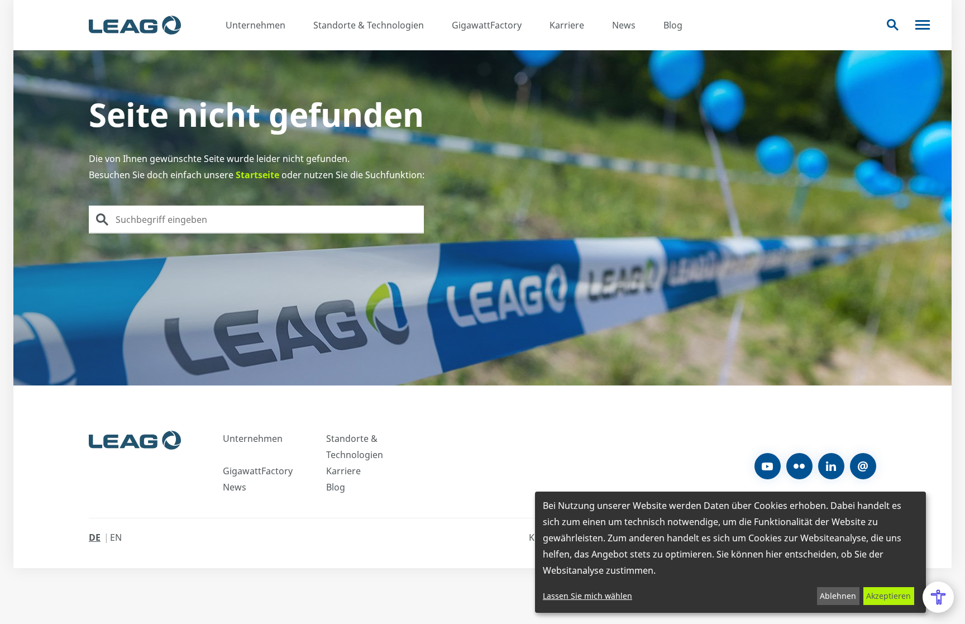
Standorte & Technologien (368, 25)
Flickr (799, 466)
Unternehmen (255, 25)
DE (95, 537)
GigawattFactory (487, 25)
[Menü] (922, 24)
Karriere (567, 25)
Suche (893, 24)
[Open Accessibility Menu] (938, 597)
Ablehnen (838, 595)
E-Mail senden (863, 466)
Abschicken (102, 220)
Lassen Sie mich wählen (587, 595)
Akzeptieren (888, 595)
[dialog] (730, 552)
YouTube (767, 466)
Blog (672, 25)
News (624, 25)
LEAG (135, 25)
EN (116, 537)
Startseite (257, 175)
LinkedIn (831, 466)
